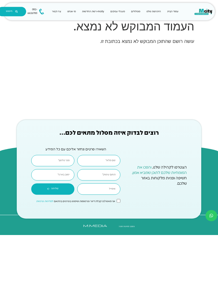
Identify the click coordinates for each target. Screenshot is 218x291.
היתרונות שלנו (153, 11)
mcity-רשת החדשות (93, 11)
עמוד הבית (173, 11)
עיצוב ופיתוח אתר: (127, 226)
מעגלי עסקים (117, 11)
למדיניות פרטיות (44, 201)
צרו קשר (56, 11)
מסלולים (135, 11)
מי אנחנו (71, 11)
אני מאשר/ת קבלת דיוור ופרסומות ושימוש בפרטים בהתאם (75, 201)
